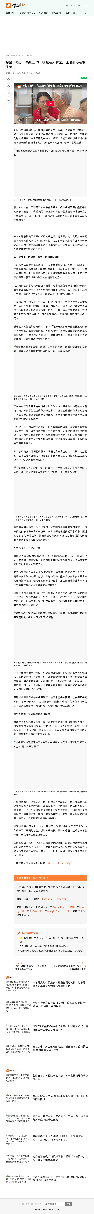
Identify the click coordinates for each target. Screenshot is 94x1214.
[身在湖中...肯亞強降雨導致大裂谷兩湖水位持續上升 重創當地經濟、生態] (18, 1053)
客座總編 (10, 13)
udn (7, 55)
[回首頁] (15, 5)
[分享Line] (8, 86)
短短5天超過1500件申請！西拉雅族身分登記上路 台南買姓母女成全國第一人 (60, 1028)
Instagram (61, 898)
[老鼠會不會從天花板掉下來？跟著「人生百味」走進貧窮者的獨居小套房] (18, 1163)
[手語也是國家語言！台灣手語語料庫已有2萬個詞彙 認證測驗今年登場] (18, 1183)
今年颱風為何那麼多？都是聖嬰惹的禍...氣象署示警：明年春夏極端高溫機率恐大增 (60, 984)
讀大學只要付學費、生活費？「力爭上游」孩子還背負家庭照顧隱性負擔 (60, 1117)
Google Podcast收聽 (58, 911)
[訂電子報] (79, 5)
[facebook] (67, 5)
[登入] (83, 5)
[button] (87, 5)
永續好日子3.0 (27, 13)
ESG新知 (57, 13)
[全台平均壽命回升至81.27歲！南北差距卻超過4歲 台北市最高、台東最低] (18, 1009)
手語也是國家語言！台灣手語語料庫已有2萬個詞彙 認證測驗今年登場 (60, 1178)
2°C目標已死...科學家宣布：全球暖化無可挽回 (44, 946)
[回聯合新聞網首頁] (8, 5)
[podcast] (75, 5)
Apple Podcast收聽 (63, 907)
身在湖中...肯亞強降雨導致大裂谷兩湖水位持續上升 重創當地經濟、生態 (60, 1048)
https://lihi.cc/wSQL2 (60, 863)
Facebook (47, 898)
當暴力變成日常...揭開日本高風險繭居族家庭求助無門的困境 (60, 1097)
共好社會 (70, 13)
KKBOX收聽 (35, 911)
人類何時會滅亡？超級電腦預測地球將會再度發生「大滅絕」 (52, 950)
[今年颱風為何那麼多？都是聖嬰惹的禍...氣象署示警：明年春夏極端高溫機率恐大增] (18, 989)
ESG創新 (43, 13)
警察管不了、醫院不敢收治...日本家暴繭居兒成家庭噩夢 (60, 1077)
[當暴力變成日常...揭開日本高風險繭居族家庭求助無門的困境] (18, 1102)
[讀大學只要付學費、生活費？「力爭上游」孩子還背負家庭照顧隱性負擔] (18, 1122)
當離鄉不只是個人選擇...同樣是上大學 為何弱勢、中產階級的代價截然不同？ (58, 1137)
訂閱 (68, 1204)
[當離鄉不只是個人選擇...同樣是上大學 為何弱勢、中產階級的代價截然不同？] (18, 1142)
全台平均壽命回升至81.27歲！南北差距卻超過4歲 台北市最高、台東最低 (59, 1004)
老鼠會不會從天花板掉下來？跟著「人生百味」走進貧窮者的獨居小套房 (60, 1158)
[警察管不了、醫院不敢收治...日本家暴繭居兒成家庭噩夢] (18, 1082)
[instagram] (71, 5)
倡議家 (13, 55)
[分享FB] (8, 79)
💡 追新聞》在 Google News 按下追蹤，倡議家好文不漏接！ (52, 939)
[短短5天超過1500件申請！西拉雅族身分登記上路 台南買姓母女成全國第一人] (18, 1033)
